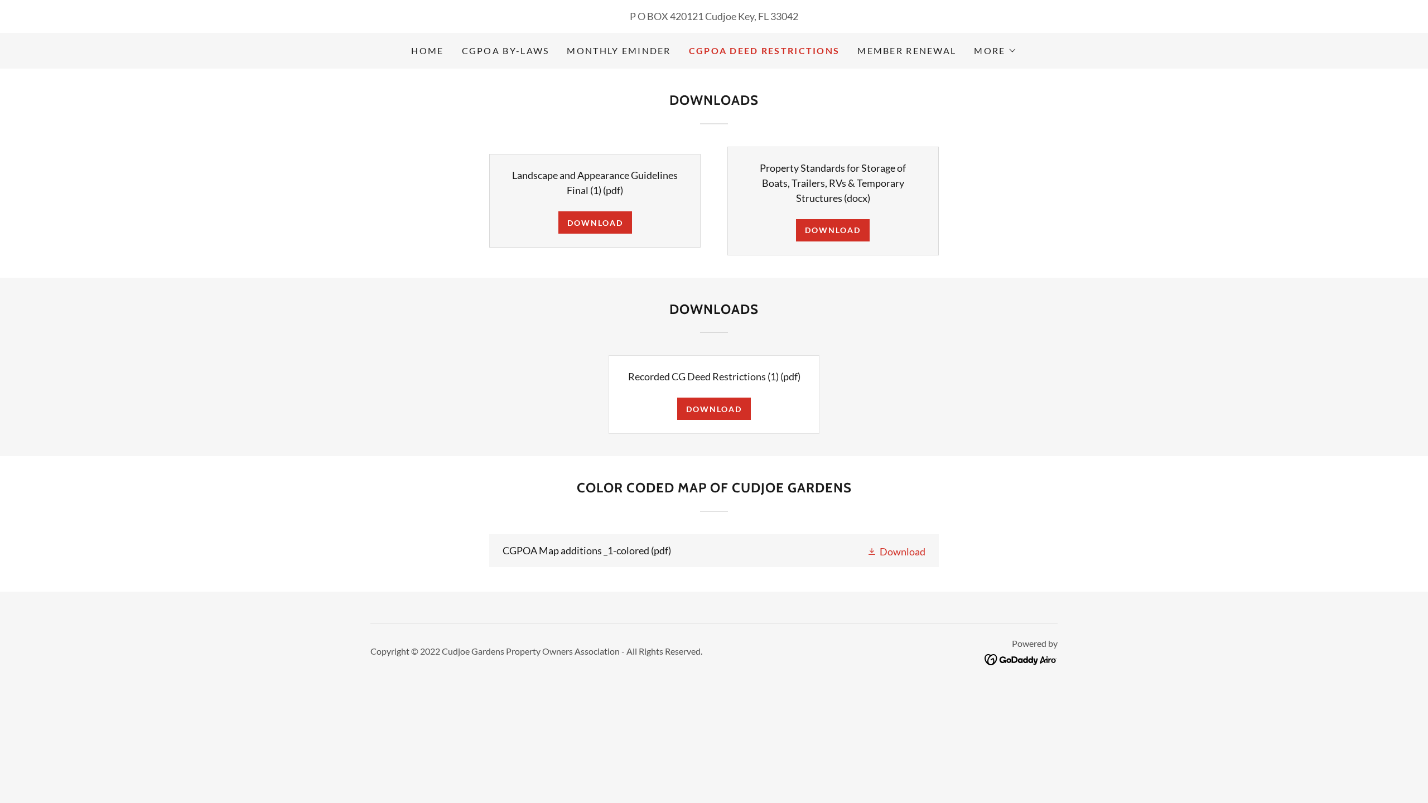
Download (595, 223)
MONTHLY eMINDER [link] (618, 50)
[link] (713, 550)
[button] (995, 50)
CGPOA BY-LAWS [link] (505, 50)
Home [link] (427, 50)
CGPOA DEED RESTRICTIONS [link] (764, 50)
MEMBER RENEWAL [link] (906, 50)
